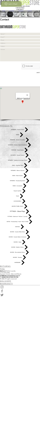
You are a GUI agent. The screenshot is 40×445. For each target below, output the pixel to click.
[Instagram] (20, 287)
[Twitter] (20, 295)
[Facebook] (20, 291)
